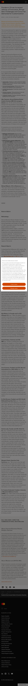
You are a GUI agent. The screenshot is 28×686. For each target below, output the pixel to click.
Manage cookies (14, 288)
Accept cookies (14, 284)
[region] (14, 274)
